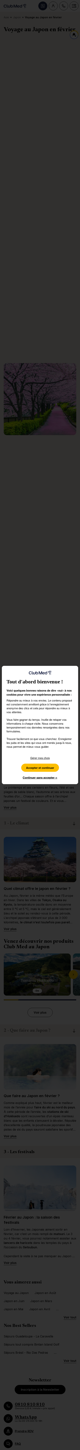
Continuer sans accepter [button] (40, 777)
